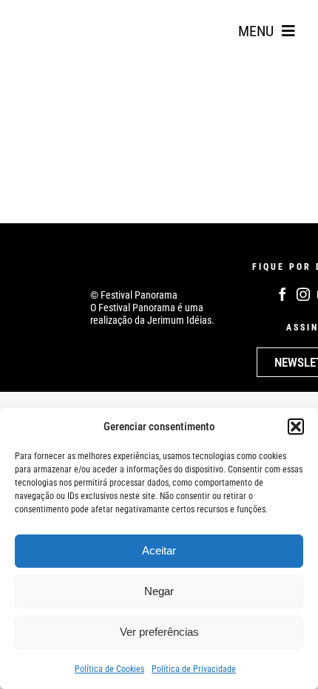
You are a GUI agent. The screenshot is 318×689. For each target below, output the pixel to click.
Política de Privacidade (194, 669)
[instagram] (303, 294)
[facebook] (282, 294)
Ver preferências (159, 631)
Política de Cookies (109, 669)
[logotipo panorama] (59, 15)
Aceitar (159, 550)
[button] (295, 426)
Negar (159, 591)
